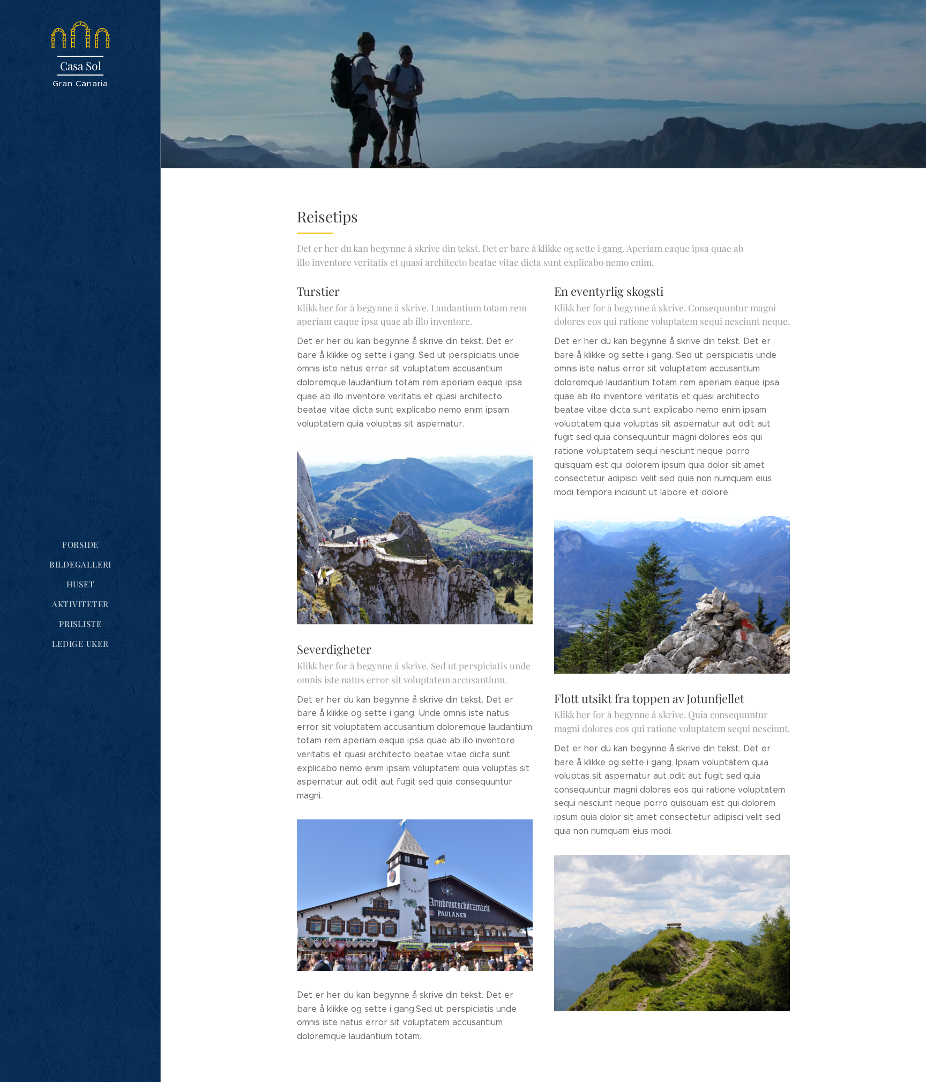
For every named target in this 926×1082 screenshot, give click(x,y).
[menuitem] (80, 545)
